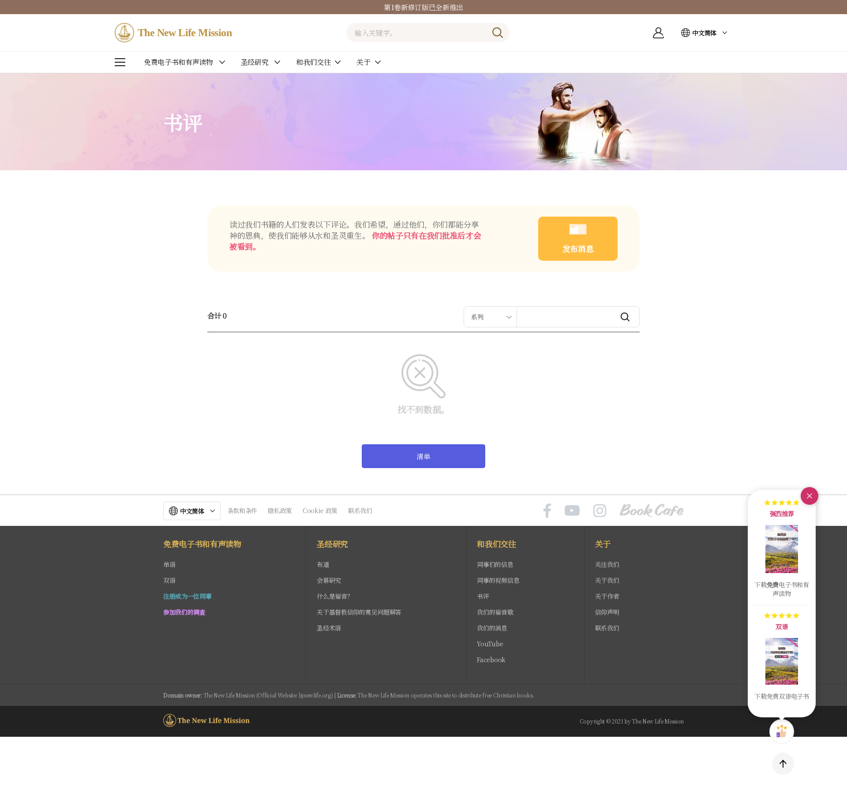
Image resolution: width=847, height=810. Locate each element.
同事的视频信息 (498, 580)
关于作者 (607, 596)
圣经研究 (332, 544)
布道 (323, 564)
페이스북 (547, 510)
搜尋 (497, 32)
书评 (483, 596)
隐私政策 (280, 510)
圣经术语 (329, 627)
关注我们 (607, 564)
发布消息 (578, 248)
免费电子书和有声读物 (202, 544)
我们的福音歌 (495, 612)
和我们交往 (496, 544)
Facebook (491, 659)
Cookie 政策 (320, 510)
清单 (423, 456)
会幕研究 (329, 580)
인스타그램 (599, 510)
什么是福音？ (335, 596)
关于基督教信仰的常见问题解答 (359, 612)
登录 (658, 32)
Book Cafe (651, 510)
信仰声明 (607, 612)
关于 (603, 544)
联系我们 (360, 510)
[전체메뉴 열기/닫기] (120, 62)
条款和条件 (242, 510)
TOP (783, 764)
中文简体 (704, 32)
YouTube (490, 643)
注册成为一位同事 (187, 596)
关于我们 (607, 580)
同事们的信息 (495, 564)
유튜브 (572, 510)
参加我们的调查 (184, 612)
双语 (169, 580)
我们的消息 (492, 627)
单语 (169, 564)
